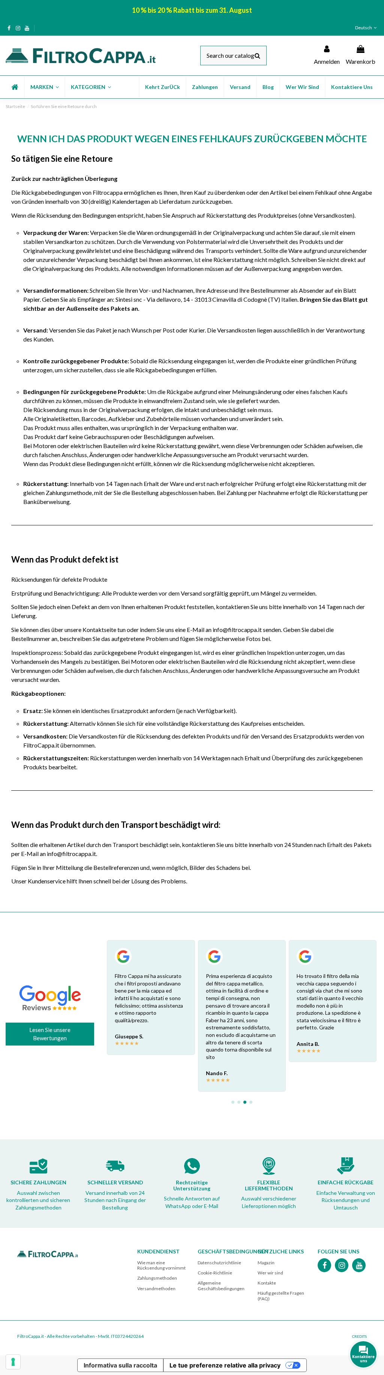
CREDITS (359, 1336)
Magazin (266, 1262)
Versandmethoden (156, 1288)
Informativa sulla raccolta (120, 1365)
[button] (44, 87)
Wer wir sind (270, 1273)
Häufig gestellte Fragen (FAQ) (281, 1295)
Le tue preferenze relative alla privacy (225, 1365)
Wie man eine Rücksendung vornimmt (161, 1265)
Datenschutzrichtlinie (219, 1262)
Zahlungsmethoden (157, 1278)
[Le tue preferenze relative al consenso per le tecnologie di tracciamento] (13, 1362)
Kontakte (267, 1283)
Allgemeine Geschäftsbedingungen (221, 1285)
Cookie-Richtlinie (215, 1273)
